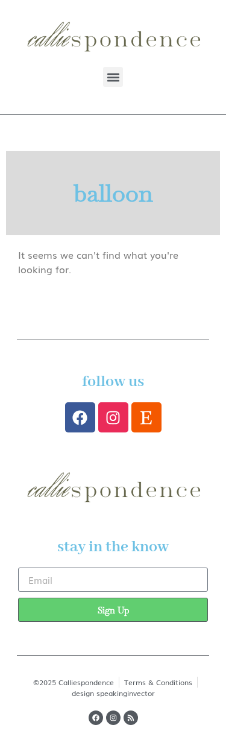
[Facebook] (80, 417)
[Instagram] (113, 417)
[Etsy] (146, 417)
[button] (113, 77)
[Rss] (131, 717)
